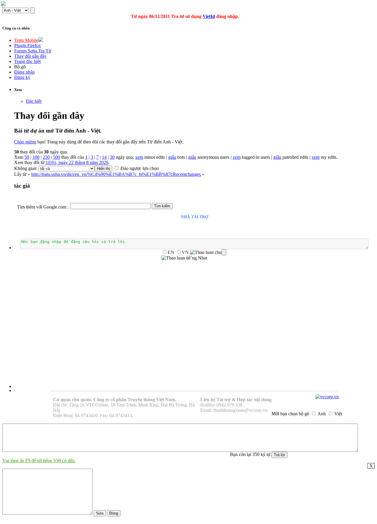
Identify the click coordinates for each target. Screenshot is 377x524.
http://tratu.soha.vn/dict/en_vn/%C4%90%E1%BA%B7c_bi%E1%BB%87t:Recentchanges (116, 174)
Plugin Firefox (27, 45)
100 (35, 157)
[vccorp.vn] (327, 396)
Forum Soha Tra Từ (32, 50)
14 (104, 157)
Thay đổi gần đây (30, 56)
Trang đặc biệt (27, 61)
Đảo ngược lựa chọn (139, 168)
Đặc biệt (34, 101)
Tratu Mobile (26, 40)
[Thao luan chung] (208, 252)
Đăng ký (22, 77)
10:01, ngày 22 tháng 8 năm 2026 (77, 162)
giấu (172, 157)
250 (46, 157)
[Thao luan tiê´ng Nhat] (184, 258)
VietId (209, 16)
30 (112, 157)
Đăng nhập (24, 72)
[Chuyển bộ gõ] (4, 4)
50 (26, 157)
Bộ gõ (20, 66)
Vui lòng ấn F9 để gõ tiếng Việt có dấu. (39, 460)
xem (139, 157)
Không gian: (25, 168)
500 (56, 157)
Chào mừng (25, 141)
